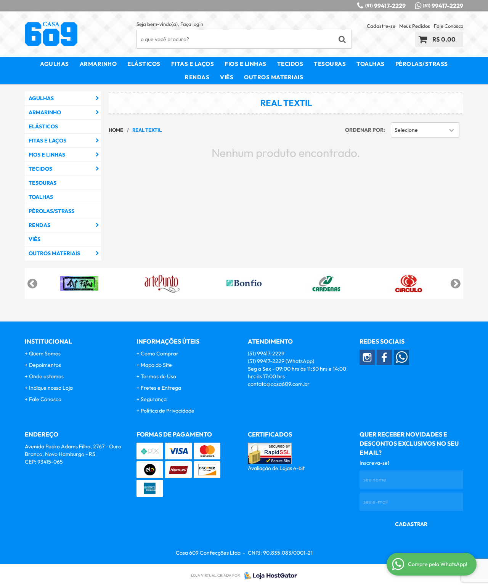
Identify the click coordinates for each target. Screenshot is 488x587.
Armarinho (98, 63)
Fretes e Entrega (161, 387)
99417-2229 (385, 6)
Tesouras (330, 63)
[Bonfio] (244, 283)
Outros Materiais (273, 77)
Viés (226, 77)
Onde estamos (46, 376)
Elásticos (144, 63)
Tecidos (290, 63)
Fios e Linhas (245, 63)
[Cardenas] (326, 283)
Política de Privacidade (167, 410)
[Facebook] (384, 357)
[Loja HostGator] (268, 575)
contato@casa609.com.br (279, 384)
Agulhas (54, 63)
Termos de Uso (158, 376)
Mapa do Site (156, 364)
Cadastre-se (381, 26)
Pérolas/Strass (421, 63)
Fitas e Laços (192, 63)
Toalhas (370, 63)
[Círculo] (408, 283)
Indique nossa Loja (51, 387)
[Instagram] (367, 357)
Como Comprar (159, 353)
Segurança (154, 399)
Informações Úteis (167, 341)
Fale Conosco (448, 26)
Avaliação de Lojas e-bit (276, 468)
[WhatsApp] (401, 357)
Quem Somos (45, 353)
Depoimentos (45, 364)
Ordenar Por (364, 129)
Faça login (191, 24)
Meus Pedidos (414, 26)
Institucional (48, 341)
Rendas (197, 77)
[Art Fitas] (79, 283)
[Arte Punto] (161, 283)
